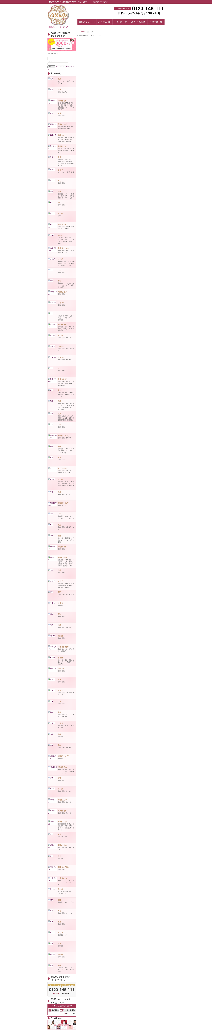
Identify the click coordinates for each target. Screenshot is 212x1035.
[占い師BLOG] (61, 1025)
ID (48, 56)
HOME (83, 32)
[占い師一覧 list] (121, 22)
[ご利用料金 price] (104, 22)
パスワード (51, 61)
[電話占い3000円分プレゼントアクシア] (61, 44)
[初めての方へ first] (86, 22)
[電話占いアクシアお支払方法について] (61, 1010)
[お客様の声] (156, 22)
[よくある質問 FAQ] (138, 22)
